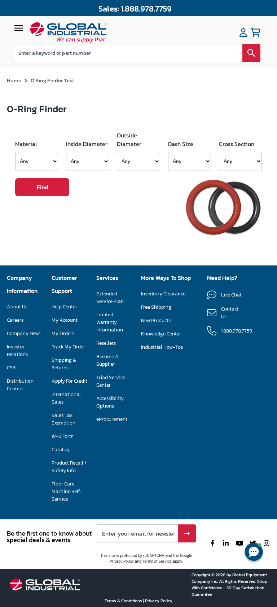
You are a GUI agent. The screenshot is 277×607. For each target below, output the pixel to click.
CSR (11, 367)
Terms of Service (157, 561)
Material (26, 144)
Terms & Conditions (124, 601)
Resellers (106, 343)
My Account (65, 320)
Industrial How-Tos (162, 347)
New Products (156, 320)
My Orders (63, 333)
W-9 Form (63, 436)
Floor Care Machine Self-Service (67, 491)
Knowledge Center (161, 334)
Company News (23, 333)
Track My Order (68, 347)
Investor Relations (17, 350)
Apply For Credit (69, 381)
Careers (15, 320)
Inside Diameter (86, 144)
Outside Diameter (129, 139)
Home (14, 80)
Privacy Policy (122, 561)
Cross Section (236, 144)
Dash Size (180, 144)
